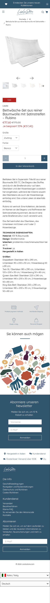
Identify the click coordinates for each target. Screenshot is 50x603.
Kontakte (7, 515)
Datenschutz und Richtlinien (15, 489)
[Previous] (18, 78)
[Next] (32, 78)
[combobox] (25, 575)
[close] (47, 4)
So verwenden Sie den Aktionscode (18, 512)
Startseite (22, 19)
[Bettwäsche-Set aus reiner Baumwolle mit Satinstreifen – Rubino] (25, 51)
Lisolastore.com (28, 564)
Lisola (5, 105)
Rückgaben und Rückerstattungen (18, 486)
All (30, 19)
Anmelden (25, 437)
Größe (5, 132)
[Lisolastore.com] (25, 12)
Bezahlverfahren (10, 506)
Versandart (8, 503)
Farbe (5, 143)
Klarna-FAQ (8, 509)
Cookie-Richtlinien (10, 492)
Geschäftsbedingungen (13, 484)
